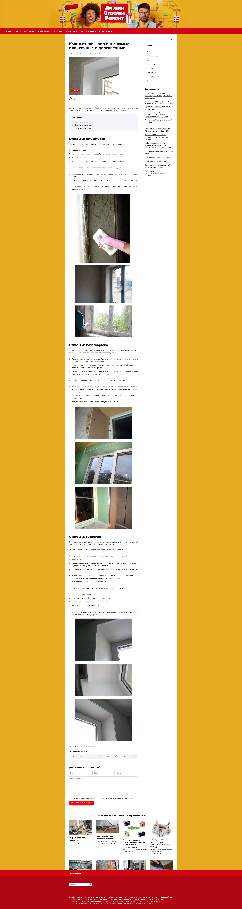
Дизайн (8, 31)
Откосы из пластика (83, 128)
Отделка (17, 31)
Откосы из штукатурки (84, 122)
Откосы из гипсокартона (84, 125)
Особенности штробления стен (157, 161)
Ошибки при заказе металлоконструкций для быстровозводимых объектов (156, 114)
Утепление (57, 31)
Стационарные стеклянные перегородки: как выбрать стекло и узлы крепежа (158, 96)
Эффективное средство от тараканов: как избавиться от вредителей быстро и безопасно (158, 145)
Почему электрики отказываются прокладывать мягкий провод (160, 843)
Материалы (29, 31)
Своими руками (43, 31)
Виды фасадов (105, 31)
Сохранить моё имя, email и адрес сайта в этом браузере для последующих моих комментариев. (102, 798)
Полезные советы (89, 31)
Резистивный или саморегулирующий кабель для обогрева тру (157, 173)
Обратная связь (76, 873)
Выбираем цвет (71, 31)
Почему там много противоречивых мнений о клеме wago (134, 842)
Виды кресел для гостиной (77, 839)
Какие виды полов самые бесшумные (104, 837)
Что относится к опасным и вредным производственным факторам (156, 137)
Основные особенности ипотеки (158, 157)
